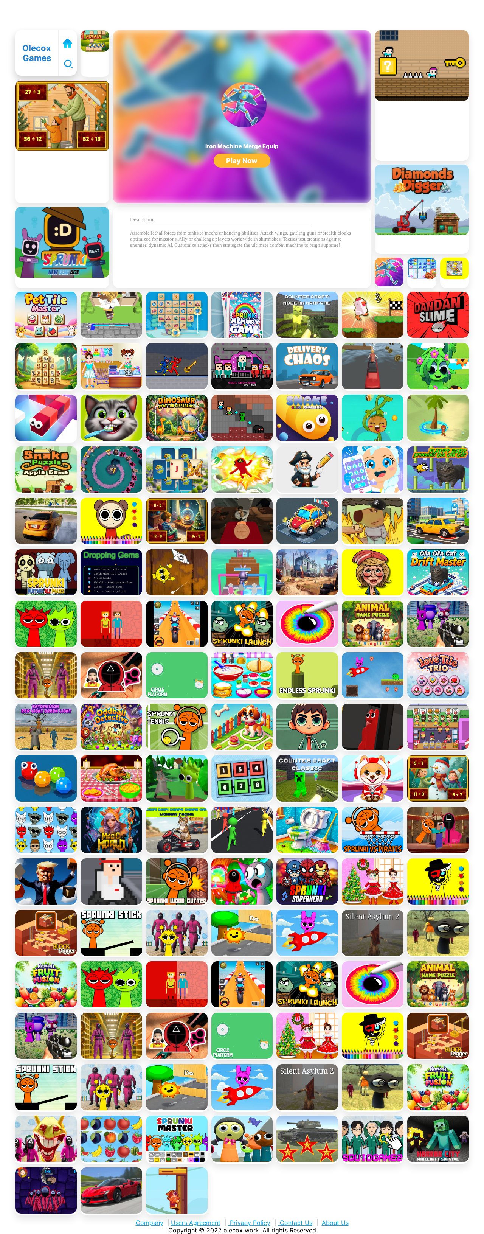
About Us (335, 1222)
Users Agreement (195, 1222)
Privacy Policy (249, 1222)
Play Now (242, 161)
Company (149, 1222)
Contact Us (295, 1222)
